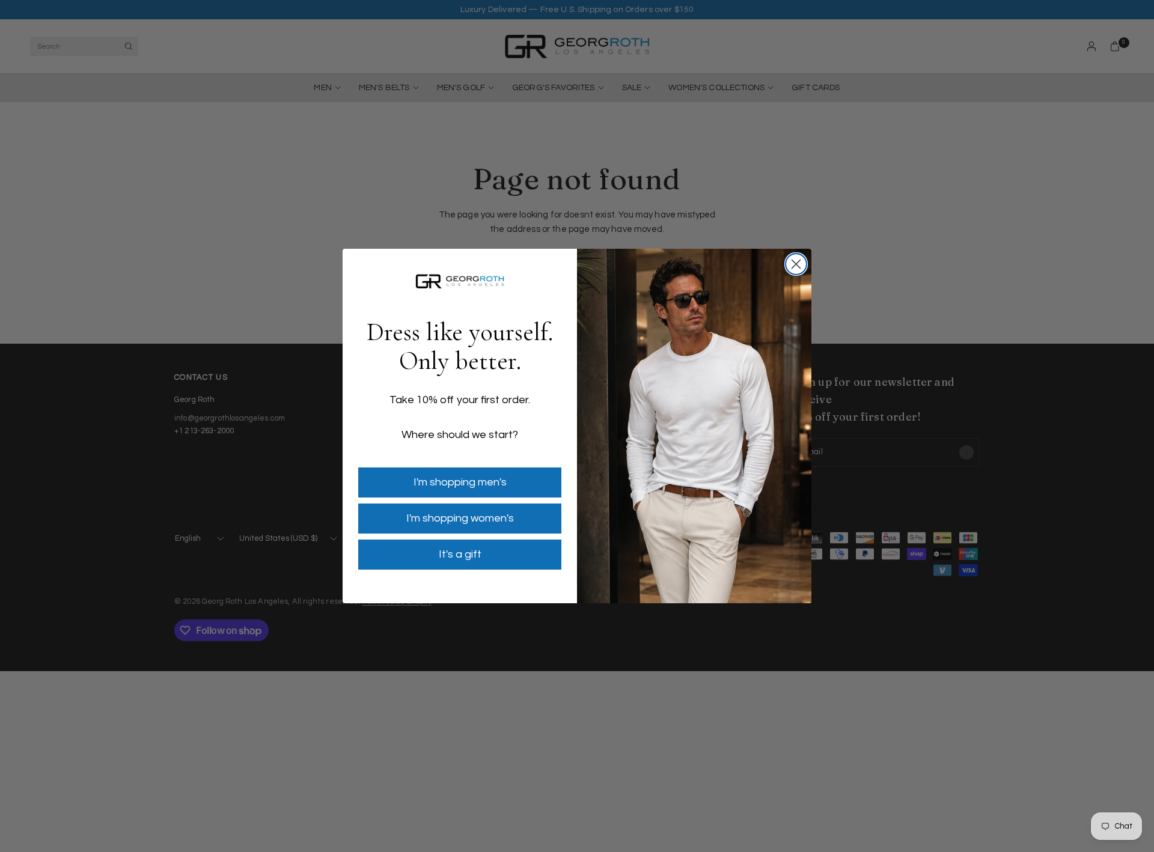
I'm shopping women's (460, 518)
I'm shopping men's (460, 482)
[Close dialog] (796, 264)
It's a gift (460, 554)
